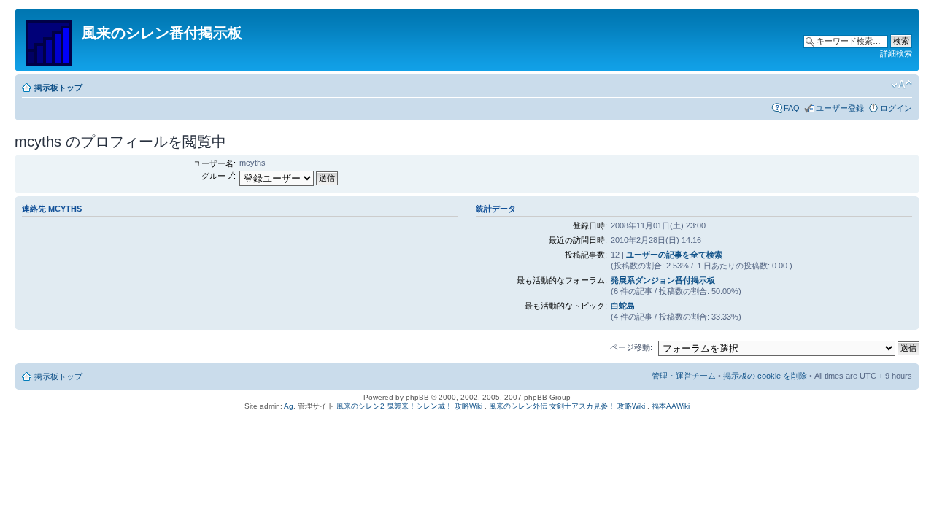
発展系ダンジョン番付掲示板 (663, 280)
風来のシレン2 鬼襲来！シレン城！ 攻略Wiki (409, 406)
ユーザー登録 (840, 108)
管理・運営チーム (684, 375)
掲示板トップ (58, 87)
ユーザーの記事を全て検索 (674, 254)
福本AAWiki (671, 406)
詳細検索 (896, 53)
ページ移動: (631, 347)
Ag (288, 406)
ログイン (896, 108)
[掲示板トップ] (50, 40)
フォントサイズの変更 (901, 84)
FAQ (792, 108)
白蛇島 (623, 305)
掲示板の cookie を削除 (765, 375)
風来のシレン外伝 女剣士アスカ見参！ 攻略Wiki (567, 406)
